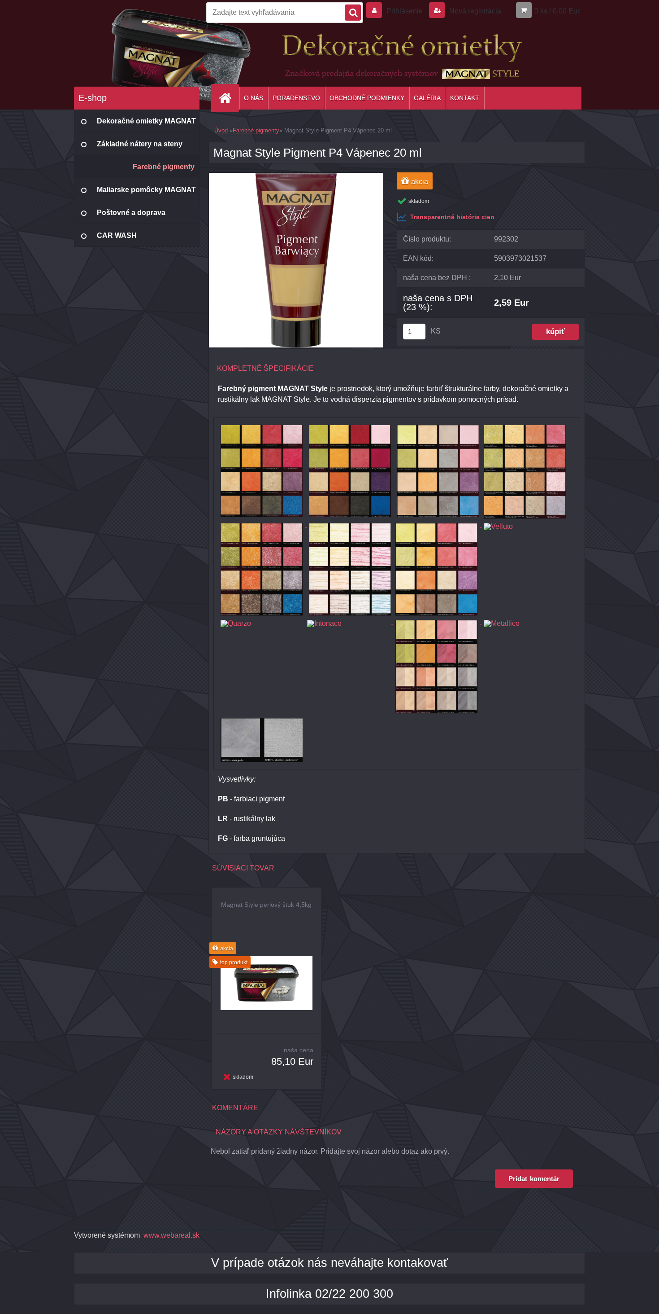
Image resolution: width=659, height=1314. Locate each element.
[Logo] (135, 53)
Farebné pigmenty (256, 130)
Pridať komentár (533, 1178)
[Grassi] (524, 426)
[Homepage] (228, 98)
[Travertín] (350, 524)
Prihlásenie (405, 11)
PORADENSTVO (296, 97)
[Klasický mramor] (262, 426)
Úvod (221, 130)
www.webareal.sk (171, 1235)
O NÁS (253, 97)
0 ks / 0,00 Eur (557, 11)
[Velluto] (524, 524)
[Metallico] (524, 621)
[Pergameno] (437, 524)
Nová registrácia (474, 11)
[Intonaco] (349, 621)
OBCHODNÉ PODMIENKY (367, 97)
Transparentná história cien (452, 216)
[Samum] (437, 621)
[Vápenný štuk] (438, 426)
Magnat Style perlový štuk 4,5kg (266, 904)
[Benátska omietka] (262, 524)
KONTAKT (464, 97)
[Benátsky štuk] (351, 426)
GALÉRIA (427, 97)
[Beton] (260, 719)
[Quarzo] (261, 621)
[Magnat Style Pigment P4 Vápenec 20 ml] (296, 176)
